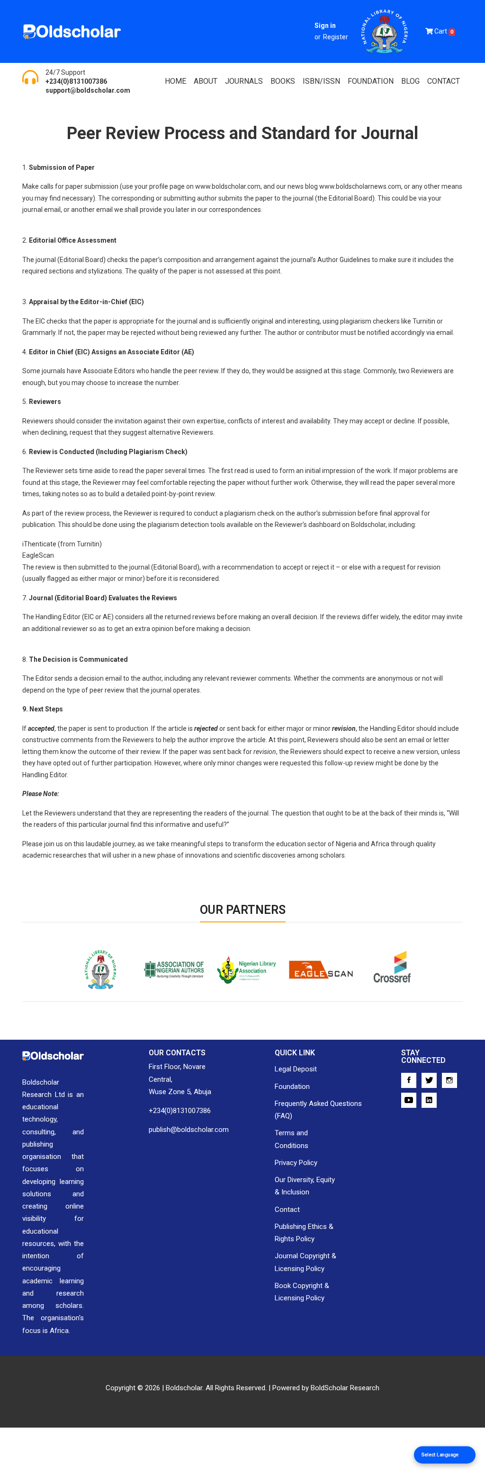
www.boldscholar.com (227, 186)
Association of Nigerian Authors (167, 1005)
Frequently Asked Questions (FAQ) (318, 1109)
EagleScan (295, 999)
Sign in (325, 25)
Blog (410, 81)
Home (175, 81)
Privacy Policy (296, 1162)
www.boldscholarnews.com (360, 186)
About (205, 81)
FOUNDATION (371, 81)
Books (282, 81)
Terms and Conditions (291, 1139)
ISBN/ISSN (321, 81)
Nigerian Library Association (229, 1005)
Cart (443, 31)
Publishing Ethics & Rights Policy (304, 1232)
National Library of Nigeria (86, 1005)
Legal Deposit (296, 1069)
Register (335, 37)
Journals (244, 81)
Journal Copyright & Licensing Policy (305, 1262)
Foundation (292, 1086)
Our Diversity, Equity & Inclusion (305, 1185)
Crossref (366, 999)
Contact (443, 81)
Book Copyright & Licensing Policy (302, 1291)
